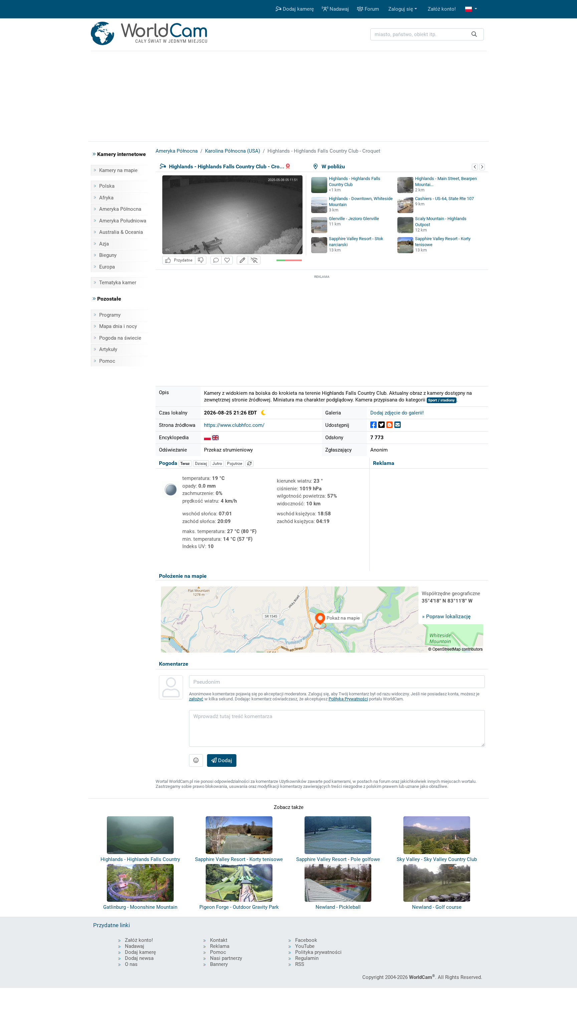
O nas (131, 964)
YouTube (305, 946)
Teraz (185, 463)
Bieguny (108, 255)
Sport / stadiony (441, 400)
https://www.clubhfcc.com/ (234, 425)
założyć (196, 698)
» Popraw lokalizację (446, 616)
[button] (471, 9)
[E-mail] (397, 425)
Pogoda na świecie (120, 338)
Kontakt (218, 940)
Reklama (219, 946)
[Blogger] (389, 425)
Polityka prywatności (318, 952)
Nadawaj (338, 9)
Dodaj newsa (139, 958)
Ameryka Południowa (122, 221)
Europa (107, 267)
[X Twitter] (381, 425)
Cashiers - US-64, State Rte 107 (444, 198)
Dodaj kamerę (297, 9)
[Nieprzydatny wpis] (200, 260)
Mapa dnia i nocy (118, 326)
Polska (107, 186)
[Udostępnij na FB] (373, 425)
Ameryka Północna (120, 209)
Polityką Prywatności (348, 698)
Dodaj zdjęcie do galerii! (397, 413)
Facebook (306, 940)
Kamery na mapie (118, 170)
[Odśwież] (249, 463)
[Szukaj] (474, 34)
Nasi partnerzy (226, 958)
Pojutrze (234, 463)
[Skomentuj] (216, 260)
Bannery (219, 964)
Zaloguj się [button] (400, 9)
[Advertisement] (321, 327)
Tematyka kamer (117, 283)
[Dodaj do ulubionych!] (227, 260)
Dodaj (224, 760)
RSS (299, 964)
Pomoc (107, 361)
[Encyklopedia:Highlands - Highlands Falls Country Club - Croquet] (207, 438)
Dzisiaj (201, 463)
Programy (110, 315)
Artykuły (108, 349)
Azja (104, 244)
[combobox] (427, 34)
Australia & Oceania (121, 232)
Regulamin (307, 958)
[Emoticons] (196, 760)
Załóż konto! (442, 9)
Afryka (106, 198)
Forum (371, 9)
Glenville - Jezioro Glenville (354, 218)
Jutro (217, 463)
